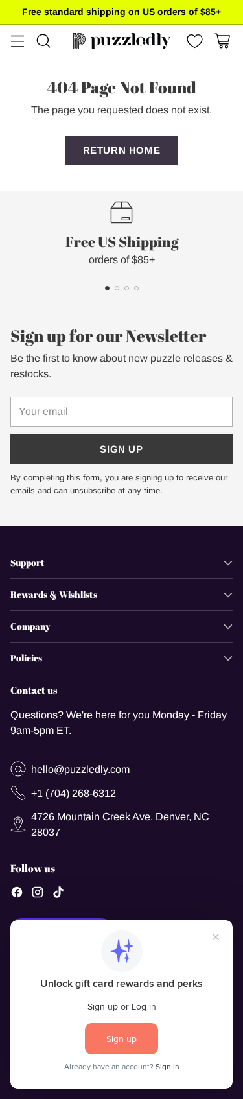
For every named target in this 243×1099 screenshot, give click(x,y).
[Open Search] (43, 41)
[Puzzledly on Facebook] (17, 894)
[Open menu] (17, 41)
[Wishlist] (193, 41)
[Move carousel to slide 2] (117, 288)
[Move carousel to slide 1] (107, 288)
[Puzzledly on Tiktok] (58, 894)
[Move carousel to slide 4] (136, 288)
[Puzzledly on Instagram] (37, 894)
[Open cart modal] (222, 41)
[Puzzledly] (121, 41)
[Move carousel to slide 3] (126, 288)
